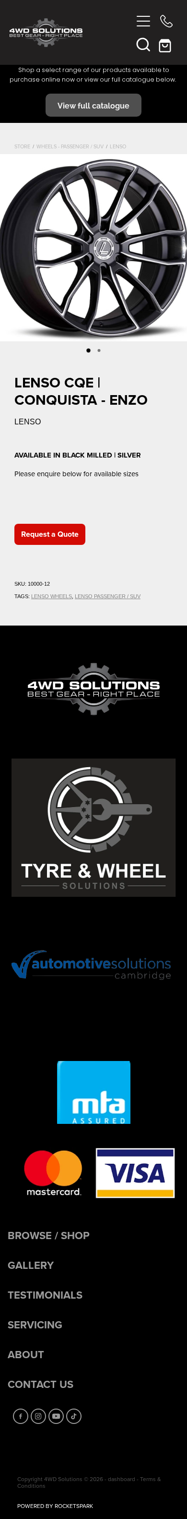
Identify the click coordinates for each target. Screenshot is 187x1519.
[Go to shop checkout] (166, 44)
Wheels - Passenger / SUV (70, 146)
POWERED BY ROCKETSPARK (55, 1506)
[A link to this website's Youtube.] (56, 1416)
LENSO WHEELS (51, 596)
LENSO (118, 146)
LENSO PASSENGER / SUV (107, 596)
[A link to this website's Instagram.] (38, 1416)
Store (22, 146)
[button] (143, 44)
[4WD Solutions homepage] (71, 32)
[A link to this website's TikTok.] (74, 1416)
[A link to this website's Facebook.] (20, 1416)
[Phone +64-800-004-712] (166, 21)
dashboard (121, 1479)
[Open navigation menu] (143, 21)
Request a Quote (50, 534)
